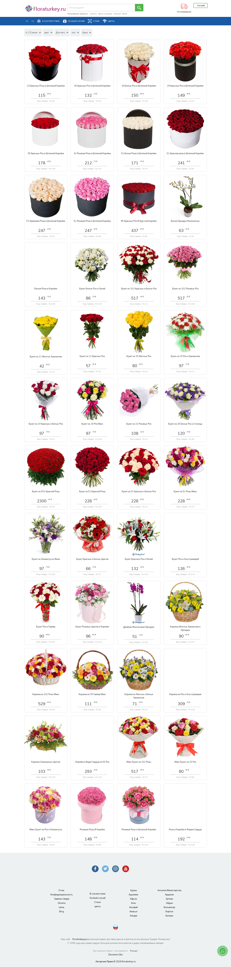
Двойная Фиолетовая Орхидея (138, 627)
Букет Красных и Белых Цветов (92, 559)
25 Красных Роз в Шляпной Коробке (92, 85)
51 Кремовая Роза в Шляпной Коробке (45, 221)
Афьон (133, 898)
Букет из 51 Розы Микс (185, 491)
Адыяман (133, 894)
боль (133, 903)
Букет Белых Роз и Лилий (92, 288)
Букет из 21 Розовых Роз (138, 423)
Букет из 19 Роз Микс (92, 423)
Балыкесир (169, 907)
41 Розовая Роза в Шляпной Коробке (92, 153)
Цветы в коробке (105, 14)
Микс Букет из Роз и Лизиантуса (46, 829)
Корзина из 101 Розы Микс (45, 694)
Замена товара (61, 898)
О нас (61, 890)
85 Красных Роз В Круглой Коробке (139, 221)
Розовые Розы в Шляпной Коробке (139, 829)
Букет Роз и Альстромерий (185, 559)
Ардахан (169, 894)
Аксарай (133, 907)
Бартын (169, 911)
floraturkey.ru (76, 939)
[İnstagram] (115, 868)
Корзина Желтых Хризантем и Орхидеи (185, 628)
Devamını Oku (115, 954)
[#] (42, 8)
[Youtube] (125, 868)
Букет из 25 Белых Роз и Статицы (185, 423)
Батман (169, 915)
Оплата (61, 903)
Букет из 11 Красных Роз (92, 356)
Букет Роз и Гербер (45, 626)
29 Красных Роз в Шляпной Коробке (185, 85)
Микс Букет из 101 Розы (138, 761)
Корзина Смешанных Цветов (45, 761)
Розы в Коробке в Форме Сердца (185, 829)
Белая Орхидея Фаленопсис (185, 221)
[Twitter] (105, 868)
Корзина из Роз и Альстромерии (185, 694)
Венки (124, 14)
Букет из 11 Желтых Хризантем (46, 356)
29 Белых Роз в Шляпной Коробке (139, 85)
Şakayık (93, 14)
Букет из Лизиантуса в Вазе (46, 559)
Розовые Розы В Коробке (92, 829)
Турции (133, 951)
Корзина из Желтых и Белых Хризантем (138, 696)
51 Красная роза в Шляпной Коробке (185, 153)
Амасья (133, 911)
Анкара (133, 915)
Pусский (201, 5)
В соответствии (97, 893)
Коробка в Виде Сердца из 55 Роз (92, 761)
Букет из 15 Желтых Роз (138, 356)
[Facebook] (95, 868)
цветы (98, 906)
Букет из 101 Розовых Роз (185, 288)
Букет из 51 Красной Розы (92, 491)
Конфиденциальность (61, 894)
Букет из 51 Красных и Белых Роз (139, 491)
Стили (97, 902)
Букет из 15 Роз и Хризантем (185, 356)
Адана (133, 890)
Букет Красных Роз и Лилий (139, 559)
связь (61, 907)
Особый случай (97, 898)
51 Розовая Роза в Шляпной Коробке (92, 221)
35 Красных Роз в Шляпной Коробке (46, 153)
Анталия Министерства (169, 890)
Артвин (169, 898)
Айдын (169, 903)
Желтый (117, 14)
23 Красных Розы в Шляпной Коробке (46, 85)
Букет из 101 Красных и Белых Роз (139, 288)
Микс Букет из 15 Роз (185, 761)
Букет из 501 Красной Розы (46, 491)
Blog (61, 911)
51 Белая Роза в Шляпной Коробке (138, 153)
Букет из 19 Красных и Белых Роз (46, 423)
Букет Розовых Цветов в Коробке (92, 626)
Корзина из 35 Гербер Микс (92, 694)
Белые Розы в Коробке (45, 288)
